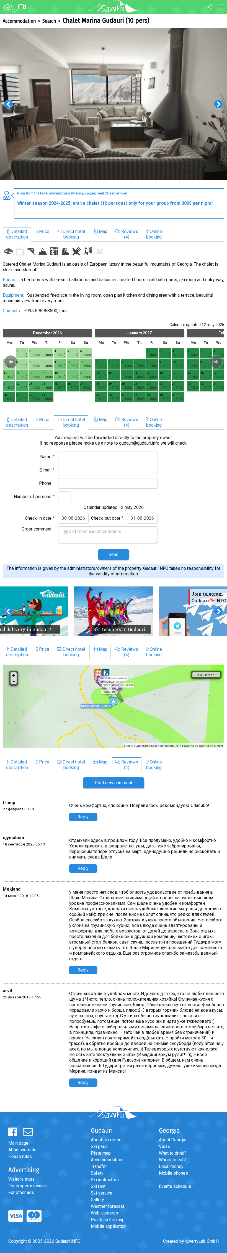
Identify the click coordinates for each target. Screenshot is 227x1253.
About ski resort (106, 1139)
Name (47, 456)
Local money (171, 1166)
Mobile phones (173, 1173)
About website (22, 1149)
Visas (164, 1146)
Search (49, 21)
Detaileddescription (17, 234)
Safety (97, 1173)
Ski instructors (105, 1179)
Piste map (101, 1153)
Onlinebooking (154, 234)
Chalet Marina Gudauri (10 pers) (106, 20)
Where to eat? (172, 1159)
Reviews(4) (129, 234)
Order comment (38, 529)
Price (43, 231)
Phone (47, 483)
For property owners (28, 1185)
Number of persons (34, 496)
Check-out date (107, 518)
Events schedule (175, 1186)
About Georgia (172, 1139)
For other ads (21, 1192)
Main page (18, 1143)
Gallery (97, 1199)
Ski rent (98, 1186)
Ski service (101, 1193)
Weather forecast (107, 1206)
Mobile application (109, 1226)
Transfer (99, 1166)
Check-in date (40, 518)
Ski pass (99, 1146)
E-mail (47, 470)
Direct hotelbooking (73, 234)
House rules (20, 1156)
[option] (113, 104)
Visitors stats (21, 1179)
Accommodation (19, 21)
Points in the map (108, 1219)
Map (102, 231)
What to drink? (172, 1153)
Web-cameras (104, 1213)
